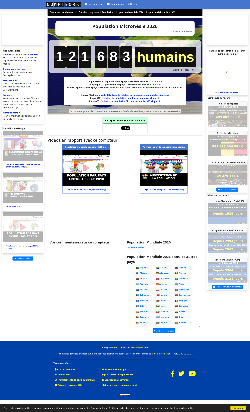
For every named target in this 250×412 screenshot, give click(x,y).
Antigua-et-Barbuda (165, 278)
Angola (143, 278)
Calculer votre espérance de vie (121, 385)
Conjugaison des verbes (116, 379)
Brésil (181, 317)
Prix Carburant (10, 80)
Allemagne (164, 273)
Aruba (181, 284)
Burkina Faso (184, 322)
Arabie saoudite (184, 278)
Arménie (163, 284)
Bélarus (162, 300)
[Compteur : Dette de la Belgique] (227, 145)
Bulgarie (163, 322)
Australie (144, 289)
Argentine (144, 284)
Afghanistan (145, 267)
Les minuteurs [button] (116, 4)
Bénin (162, 306)
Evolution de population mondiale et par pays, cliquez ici (130, 98)
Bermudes (183, 306)
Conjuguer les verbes (14, 69)
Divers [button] (133, 4)
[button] (164, 330)
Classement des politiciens (119, 374)
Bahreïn (163, 295)
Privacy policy (186, 354)
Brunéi (142, 322)
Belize (142, 306)
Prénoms (7, 95)
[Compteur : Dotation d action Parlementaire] (227, 174)
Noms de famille (11, 112)
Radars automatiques (115, 369)
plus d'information (161, 353)
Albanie (182, 267)
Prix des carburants (67, 369)
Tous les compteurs (228, 189)
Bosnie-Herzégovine (145, 317)
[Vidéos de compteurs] (192, 375)
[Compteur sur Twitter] (181, 375)
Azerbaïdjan (184, 289)
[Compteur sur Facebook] (172, 375)
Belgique (182, 300)
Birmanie (163, 311)
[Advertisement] (125, 218)
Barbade (143, 300)
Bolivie (181, 311)
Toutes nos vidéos (24, 258)
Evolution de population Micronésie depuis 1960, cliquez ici (131, 101)
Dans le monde (137, 247)
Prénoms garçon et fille (69, 385)
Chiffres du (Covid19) (20, 54)
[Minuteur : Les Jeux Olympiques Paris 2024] (227, 213)
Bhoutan (143, 311)
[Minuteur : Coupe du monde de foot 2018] (227, 242)
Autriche (163, 289)
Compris (238, 407)
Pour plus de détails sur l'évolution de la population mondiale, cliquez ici (131, 95)
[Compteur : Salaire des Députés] (227, 116)
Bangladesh (184, 295)
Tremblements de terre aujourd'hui (76, 379)
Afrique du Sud (165, 267)
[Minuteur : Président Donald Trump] (227, 272)
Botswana (164, 317)
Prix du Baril (63, 374)
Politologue (137, 347)
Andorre (182, 273)
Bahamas (144, 295)
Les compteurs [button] (95, 4)
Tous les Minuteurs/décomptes (228, 287)
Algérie (143, 273)
